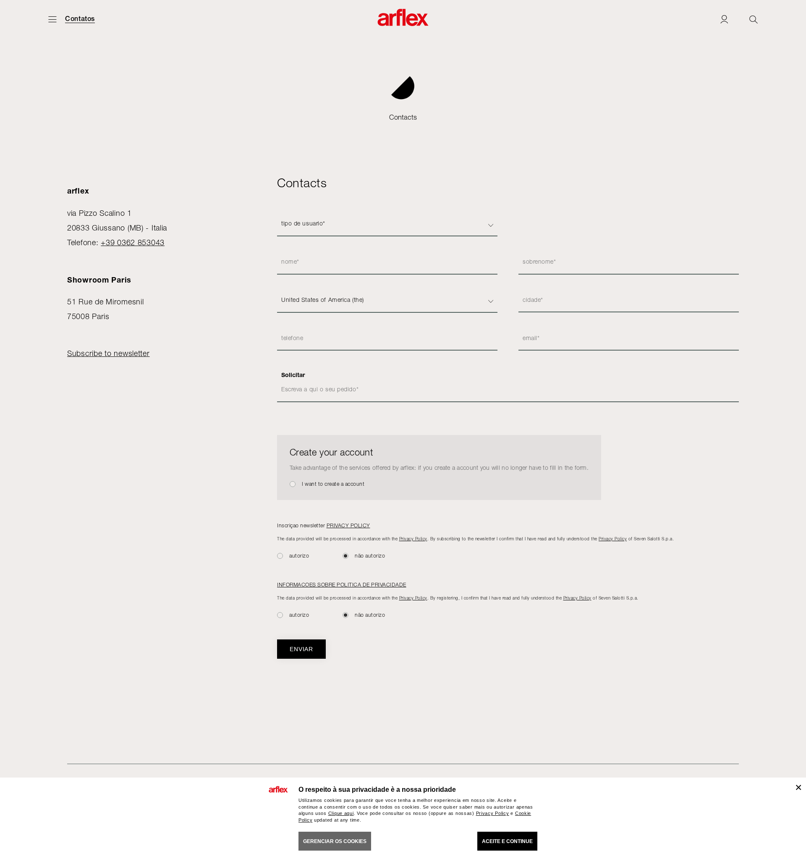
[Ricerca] (753, 19)
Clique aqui (341, 813)
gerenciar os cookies (334, 841)
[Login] (724, 19)
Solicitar (293, 375)
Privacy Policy (413, 538)
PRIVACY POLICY (348, 525)
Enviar (301, 649)
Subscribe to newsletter (108, 353)
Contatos (80, 19)
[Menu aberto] (52, 19)
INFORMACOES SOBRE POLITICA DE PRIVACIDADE (341, 584)
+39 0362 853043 (133, 242)
